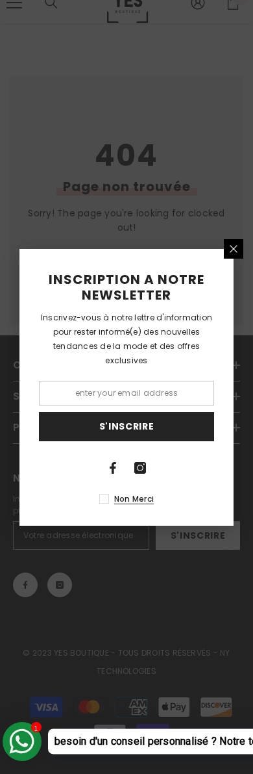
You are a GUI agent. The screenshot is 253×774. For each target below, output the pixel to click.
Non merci (134, 498)
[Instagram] (140, 468)
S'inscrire (126, 426)
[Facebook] (112, 468)
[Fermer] (233, 249)
